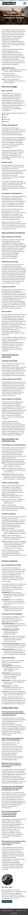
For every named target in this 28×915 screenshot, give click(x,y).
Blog (24, 910)
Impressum (19, 910)
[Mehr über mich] (7, 879)
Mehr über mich (7, 901)
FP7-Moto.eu (9, 910)
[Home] (9, 3)
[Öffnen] (24, 3)
